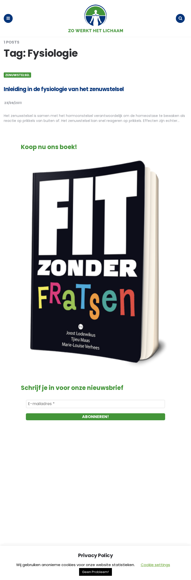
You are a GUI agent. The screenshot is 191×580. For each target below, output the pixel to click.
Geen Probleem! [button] (95, 572)
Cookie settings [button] (155, 564)
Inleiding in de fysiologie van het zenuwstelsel (64, 89)
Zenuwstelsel (17, 75)
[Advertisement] (95, 483)
